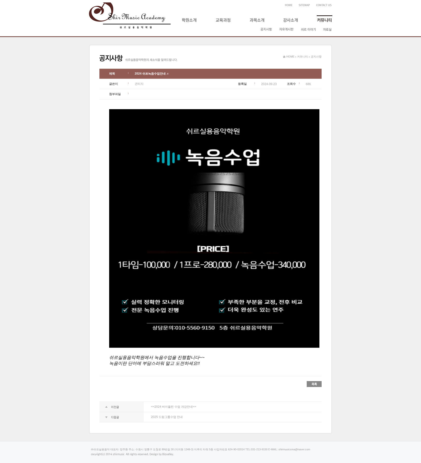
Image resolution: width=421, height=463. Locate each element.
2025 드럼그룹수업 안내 (167, 417)
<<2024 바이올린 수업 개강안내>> (173, 406)
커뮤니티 (302, 56)
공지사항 (316, 56)
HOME (290, 56)
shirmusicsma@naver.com (294, 449)
